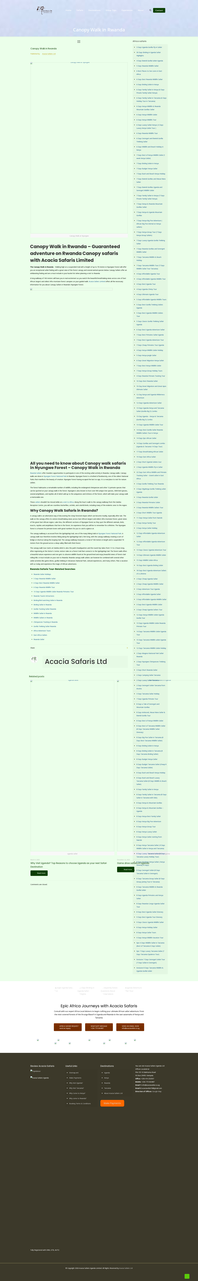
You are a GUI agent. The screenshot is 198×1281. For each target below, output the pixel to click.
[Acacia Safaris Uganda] (44, 10)
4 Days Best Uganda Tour (146, 284)
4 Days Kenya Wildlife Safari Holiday (149, 350)
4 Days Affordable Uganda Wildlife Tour (151, 279)
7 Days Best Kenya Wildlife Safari (148, 366)
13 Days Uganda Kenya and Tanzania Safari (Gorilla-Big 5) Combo (150, 409)
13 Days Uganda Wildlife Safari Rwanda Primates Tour (54, 592)
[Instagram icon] (102, 1272)
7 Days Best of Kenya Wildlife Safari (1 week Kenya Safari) (150, 156)
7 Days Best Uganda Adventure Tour (150, 340)
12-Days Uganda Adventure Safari (149, 403)
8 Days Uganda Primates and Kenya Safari (149, 897)
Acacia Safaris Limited (97, 281)
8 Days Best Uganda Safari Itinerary (149, 912)
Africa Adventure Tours (42, 631)
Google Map (156, 1091)
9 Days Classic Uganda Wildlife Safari (150, 922)
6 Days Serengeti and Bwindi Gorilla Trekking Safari (149, 140)
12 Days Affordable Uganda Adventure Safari (150, 535)
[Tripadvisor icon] (105, 1272)
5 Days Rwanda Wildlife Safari (45, 578)
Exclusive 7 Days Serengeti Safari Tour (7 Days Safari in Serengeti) (150, 961)
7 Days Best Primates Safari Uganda (150, 335)
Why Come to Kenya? (77, 1093)
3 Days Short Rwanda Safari (146, 670)
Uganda (107, 1073)
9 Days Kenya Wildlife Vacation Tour (149, 938)
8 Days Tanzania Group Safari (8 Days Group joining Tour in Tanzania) (150, 880)
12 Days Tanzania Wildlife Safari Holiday (151, 648)
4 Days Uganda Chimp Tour (146, 289)
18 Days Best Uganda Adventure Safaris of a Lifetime (151, 572)
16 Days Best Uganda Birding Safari (149, 565)
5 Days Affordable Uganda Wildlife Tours (151, 299)
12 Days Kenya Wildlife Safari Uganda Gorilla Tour (150, 616)
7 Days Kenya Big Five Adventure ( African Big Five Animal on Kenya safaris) (149, 223)
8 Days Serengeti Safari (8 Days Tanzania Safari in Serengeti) (148, 872)
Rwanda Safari (39, 639)
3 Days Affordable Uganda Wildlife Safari (151, 599)
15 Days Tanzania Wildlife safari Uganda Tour (151, 641)
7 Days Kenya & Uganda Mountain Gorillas (149, 213)
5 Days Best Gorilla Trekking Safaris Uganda (149, 306)
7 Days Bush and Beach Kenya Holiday (150, 174)
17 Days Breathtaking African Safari (149, 452)
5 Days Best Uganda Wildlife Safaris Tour (149, 314)
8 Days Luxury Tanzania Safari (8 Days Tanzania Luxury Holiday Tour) (150, 855)
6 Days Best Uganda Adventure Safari (150, 330)
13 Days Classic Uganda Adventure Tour (151, 550)
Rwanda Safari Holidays (42, 574)
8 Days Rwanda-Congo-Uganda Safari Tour (150, 905)
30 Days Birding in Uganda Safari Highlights (148, 54)
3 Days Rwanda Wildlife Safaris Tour (149, 507)
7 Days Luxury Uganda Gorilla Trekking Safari (150, 242)
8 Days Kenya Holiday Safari (146, 927)
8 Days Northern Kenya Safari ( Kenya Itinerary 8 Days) (150, 863)
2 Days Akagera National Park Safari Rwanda (150, 655)
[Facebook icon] (95, 1272)
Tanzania (107, 1088)
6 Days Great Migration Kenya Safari (150, 360)
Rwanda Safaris (36, 473)
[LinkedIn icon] (100, 1272)
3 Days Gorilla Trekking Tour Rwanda (150, 484)
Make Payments (75, 1078)
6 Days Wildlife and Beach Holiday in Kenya (149, 148)
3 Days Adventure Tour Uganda (148, 589)
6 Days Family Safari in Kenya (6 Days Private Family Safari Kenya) (150, 91)
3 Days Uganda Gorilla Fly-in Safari (149, 47)
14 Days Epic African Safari (146, 438)
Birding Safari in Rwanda (43, 605)
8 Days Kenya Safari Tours (146, 932)
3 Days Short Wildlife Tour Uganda (149, 513)
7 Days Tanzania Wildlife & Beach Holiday (148, 258)
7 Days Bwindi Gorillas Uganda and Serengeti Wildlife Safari (149, 188)
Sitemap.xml (73, 1073)
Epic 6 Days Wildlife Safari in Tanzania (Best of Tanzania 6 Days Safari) (150, 944)
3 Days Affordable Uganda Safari (148, 594)
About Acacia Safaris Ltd (113, 1093)
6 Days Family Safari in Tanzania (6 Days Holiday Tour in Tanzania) (151, 99)
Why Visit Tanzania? (76, 1088)
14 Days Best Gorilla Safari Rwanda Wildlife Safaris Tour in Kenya (149, 431)
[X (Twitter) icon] (98, 1272)
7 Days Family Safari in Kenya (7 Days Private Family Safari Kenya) (150, 197)
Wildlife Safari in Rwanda (43, 613)
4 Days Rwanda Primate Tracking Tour (150, 376)
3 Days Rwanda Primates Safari (148, 502)
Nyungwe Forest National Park (55, 476)
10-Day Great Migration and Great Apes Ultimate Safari (151, 387)
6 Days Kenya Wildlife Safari (146, 115)
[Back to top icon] (187, 1276)
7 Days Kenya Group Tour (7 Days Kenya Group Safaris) (149, 233)
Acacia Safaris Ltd (49, 54)
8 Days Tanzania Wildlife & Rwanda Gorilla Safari (149, 888)
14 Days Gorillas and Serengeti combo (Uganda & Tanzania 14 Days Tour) (150, 445)
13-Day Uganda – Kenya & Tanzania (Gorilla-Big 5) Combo (149, 418)
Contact (159, 10)
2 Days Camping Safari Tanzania (148, 675)
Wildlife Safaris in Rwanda (43, 618)
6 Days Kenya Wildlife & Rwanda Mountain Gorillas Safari (148, 108)
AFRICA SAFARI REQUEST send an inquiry (69, 1027)
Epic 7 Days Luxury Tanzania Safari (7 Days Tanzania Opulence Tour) (150, 952)
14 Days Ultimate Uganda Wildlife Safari (151, 555)
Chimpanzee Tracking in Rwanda (46, 622)
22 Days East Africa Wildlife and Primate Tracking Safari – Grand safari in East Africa (151, 475)
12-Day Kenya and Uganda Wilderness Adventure (150, 396)
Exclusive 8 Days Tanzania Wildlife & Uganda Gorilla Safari (149, 969)
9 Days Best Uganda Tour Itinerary (149, 917)
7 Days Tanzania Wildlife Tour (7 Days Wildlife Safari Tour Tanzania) (150, 267)
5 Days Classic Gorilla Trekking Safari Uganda (150, 323)
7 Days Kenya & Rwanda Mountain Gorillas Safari (149, 205)
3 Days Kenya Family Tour (146, 523)
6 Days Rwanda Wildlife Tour (44, 587)
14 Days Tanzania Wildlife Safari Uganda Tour (151, 633)
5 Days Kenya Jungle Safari (146, 355)
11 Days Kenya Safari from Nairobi (149, 518)
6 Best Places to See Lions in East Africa (149, 72)
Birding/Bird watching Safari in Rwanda (48, 600)
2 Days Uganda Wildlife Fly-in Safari (149, 467)
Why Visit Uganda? (76, 1083)
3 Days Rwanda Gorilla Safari (147, 497)
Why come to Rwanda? (78, 1098)
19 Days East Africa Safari (146, 457)
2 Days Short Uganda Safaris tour (148, 462)
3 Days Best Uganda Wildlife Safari (149, 604)
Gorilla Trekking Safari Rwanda (45, 626)
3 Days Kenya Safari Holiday (146, 528)
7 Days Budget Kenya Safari (146, 168)
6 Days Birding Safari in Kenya (147, 84)
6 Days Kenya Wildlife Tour (146, 120)
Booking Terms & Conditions (80, 1103)
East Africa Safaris (40, 635)
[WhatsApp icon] (93, 1272)
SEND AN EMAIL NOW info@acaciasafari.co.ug (130, 1027)
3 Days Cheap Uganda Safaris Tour (149, 610)
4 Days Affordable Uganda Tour (148, 274)
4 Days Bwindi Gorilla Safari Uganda (149, 61)
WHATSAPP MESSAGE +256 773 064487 (99, 1027)
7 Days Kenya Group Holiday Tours (149, 371)
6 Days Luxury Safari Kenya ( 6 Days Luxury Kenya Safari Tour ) (149, 126)
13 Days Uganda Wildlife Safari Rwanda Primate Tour (150, 624)
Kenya (106, 1078)
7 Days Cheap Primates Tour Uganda (150, 345)
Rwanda (107, 1083)
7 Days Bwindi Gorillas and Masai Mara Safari (150, 180)
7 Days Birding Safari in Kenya (147, 163)
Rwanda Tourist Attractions (44, 596)
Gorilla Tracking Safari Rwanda (45, 609)
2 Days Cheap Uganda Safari (147, 579)
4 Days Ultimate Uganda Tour (147, 294)
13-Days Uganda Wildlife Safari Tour (149, 425)
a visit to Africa (68, 502)
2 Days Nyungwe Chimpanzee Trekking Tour (150, 663)
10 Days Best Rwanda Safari (147, 381)
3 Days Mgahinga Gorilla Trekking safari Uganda (151, 490)
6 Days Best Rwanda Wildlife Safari (47, 583)
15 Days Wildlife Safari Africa (147, 560)
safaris (37, 502)
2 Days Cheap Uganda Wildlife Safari (149, 584)
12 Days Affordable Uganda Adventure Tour (150, 543)
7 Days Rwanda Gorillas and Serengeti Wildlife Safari (150, 250)
